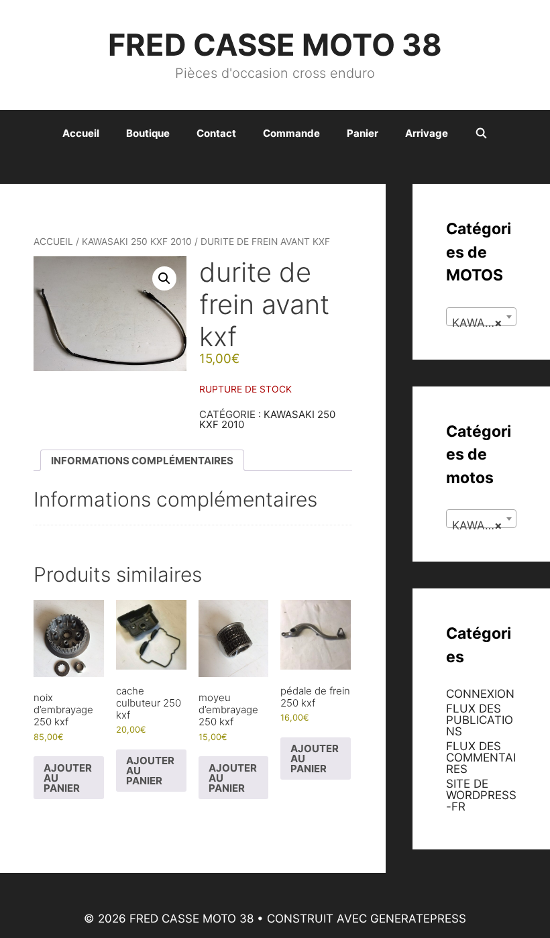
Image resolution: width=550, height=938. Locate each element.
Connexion (480, 693)
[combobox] (481, 316)
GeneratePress (418, 918)
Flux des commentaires (481, 757)
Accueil (80, 133)
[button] (164, 278)
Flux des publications (479, 720)
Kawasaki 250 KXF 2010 (137, 241)
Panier (362, 133)
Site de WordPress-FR (481, 795)
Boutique (148, 133)
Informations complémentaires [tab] (142, 460)
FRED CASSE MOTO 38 (275, 44)
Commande (291, 133)
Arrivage (426, 133)
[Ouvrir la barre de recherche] (481, 133)
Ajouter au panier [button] (68, 778)
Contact (216, 133)
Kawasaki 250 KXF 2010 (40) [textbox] (484, 322)
